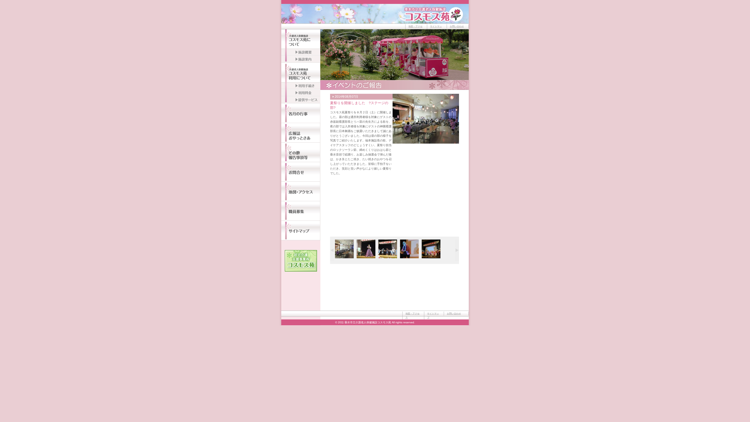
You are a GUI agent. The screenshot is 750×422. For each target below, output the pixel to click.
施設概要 (300, 52)
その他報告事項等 (300, 152)
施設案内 (300, 59)
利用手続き (300, 85)
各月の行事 (300, 113)
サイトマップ (436, 28)
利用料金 (300, 93)
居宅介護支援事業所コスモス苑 (301, 261)
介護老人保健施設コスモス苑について (300, 39)
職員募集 (300, 211)
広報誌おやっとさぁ (300, 133)
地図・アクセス (415, 28)
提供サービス (300, 100)
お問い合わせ (457, 26)
